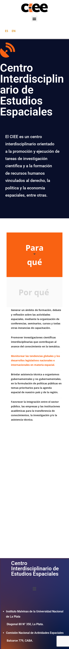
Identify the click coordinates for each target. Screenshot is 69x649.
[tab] (34, 254)
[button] (34, 19)
